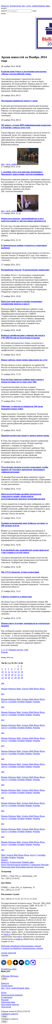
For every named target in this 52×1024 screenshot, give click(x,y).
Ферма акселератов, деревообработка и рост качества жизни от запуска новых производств (23, 219)
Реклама (45, 864)
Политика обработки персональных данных (21, 946)
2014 (2, 837)
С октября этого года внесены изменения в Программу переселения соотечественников (22, 173)
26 (9, 678)
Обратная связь (8, 867)
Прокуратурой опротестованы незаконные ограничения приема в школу (21, 302)
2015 (2, 824)
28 (15, 678)
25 (6, 678)
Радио (4, 864)
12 (9, 672)
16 (22, 672)
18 (6, 675)
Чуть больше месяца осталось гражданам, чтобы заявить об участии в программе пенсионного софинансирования (24, 469)
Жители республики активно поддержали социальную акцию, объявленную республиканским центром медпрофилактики (23, 496)
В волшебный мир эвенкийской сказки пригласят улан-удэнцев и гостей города (25, 551)
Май (31, 689)
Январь (4, 689)
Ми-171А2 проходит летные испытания (20, 572)
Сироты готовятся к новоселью (16, 596)
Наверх (4, 860)
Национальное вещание (18, 864)
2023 (2, 720)
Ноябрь (28, 702)
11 (6, 672)
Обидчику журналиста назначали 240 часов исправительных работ (22, 407)
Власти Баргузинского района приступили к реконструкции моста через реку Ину (22, 380)
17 (2, 675)
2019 (2, 772)
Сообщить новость (9, 1014)
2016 (2, 811)
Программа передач (24, 867)
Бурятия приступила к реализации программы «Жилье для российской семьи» (24, 72)
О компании (35, 864)
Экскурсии (39, 867)
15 (19, 672)
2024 (2, 707)
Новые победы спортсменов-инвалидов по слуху (24, 360)
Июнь (36, 689)
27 (12, 678)
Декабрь (36, 702)
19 (9, 675)
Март (19, 689)
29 (19, 678)
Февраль (12, 689)
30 (22, 678)
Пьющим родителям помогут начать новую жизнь (25, 435)
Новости (5, 6)
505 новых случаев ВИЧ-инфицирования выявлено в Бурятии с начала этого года (26, 126)
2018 (2, 785)
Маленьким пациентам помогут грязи (19, 101)
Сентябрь (12, 702)
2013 (2, 850)
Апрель (25, 689)
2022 (2, 733)
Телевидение (15, 6)
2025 (2, 694)
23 (22, 675)
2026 (2, 683)
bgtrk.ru (7, 934)
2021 (2, 746)
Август (4, 702)
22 (19, 675)
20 (12, 675)
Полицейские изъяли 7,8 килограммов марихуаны (25, 270)
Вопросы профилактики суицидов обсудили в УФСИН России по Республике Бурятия (23, 336)
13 (12, 672)
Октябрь (21, 702)
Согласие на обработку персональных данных (22, 948)
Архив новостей (8, 953)
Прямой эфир (36, 6)
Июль (42, 689)
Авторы (4, 955)
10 (2, 672)
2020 (2, 759)
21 (15, 675)
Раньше (18, 650)
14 (15, 672)
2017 (2, 798)
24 (2, 678)
